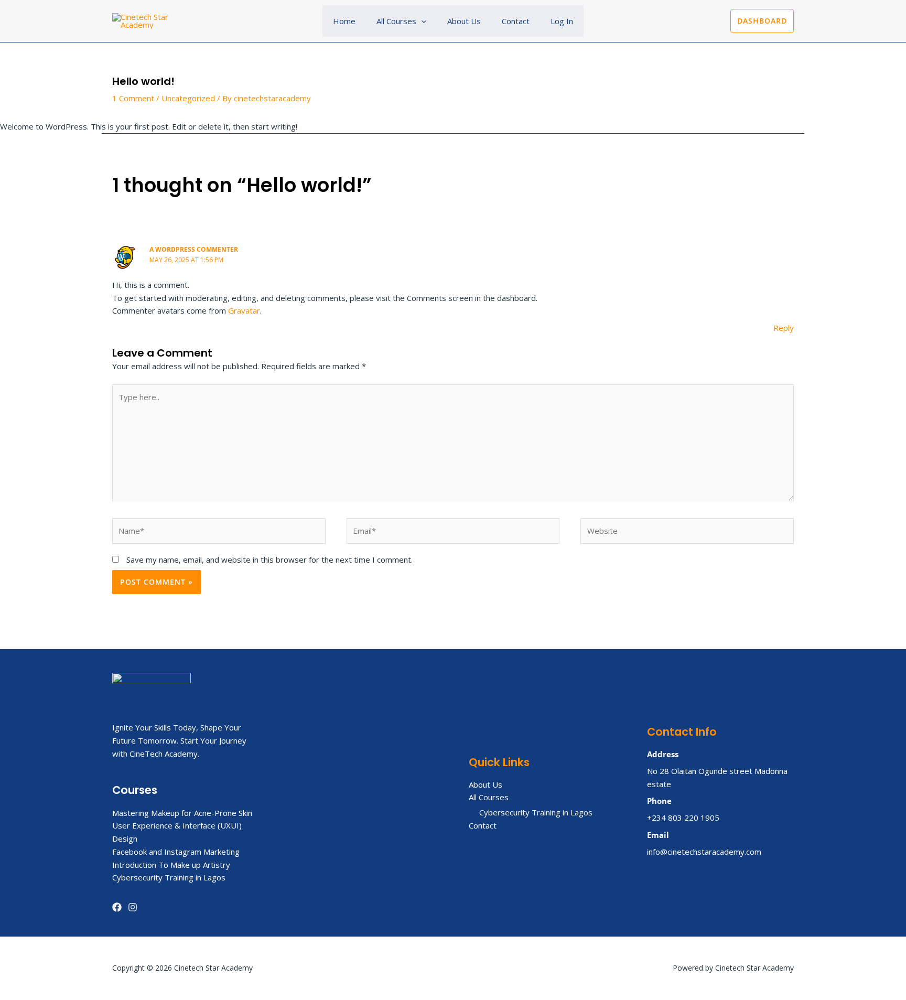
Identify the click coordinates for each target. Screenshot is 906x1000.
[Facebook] (117, 907)
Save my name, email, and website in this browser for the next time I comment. (269, 559)
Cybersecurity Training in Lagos (168, 877)
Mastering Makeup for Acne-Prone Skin (182, 813)
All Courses (396, 21)
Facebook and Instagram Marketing (176, 851)
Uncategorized (188, 98)
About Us (464, 21)
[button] (421, 21)
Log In (562, 21)
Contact (516, 21)
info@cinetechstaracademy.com (704, 851)
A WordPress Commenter (193, 249)
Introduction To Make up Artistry (171, 864)
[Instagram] (132, 907)
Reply (783, 327)
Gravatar (244, 310)
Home (344, 21)
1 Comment (133, 98)
